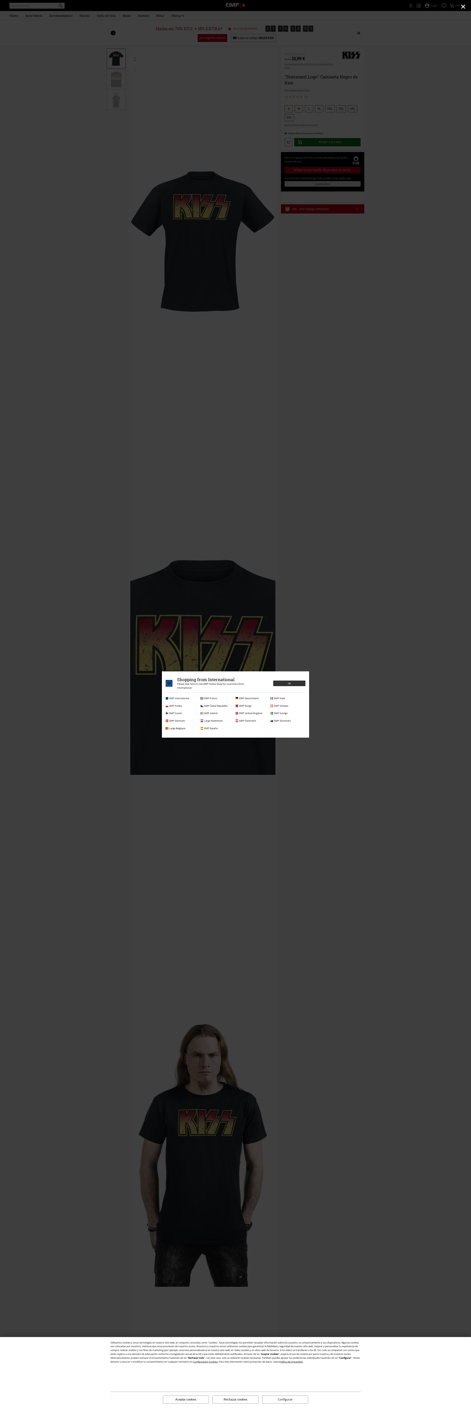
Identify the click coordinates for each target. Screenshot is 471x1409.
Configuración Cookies (205, 1361)
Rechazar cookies (235, 1399)
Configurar (285, 1399)
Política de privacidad (290, 1361)
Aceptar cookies (185, 1399)
